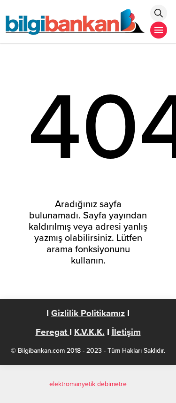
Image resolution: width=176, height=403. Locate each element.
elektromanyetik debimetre (88, 384)
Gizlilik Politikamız (88, 313)
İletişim (126, 332)
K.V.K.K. (89, 332)
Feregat (52, 332)
